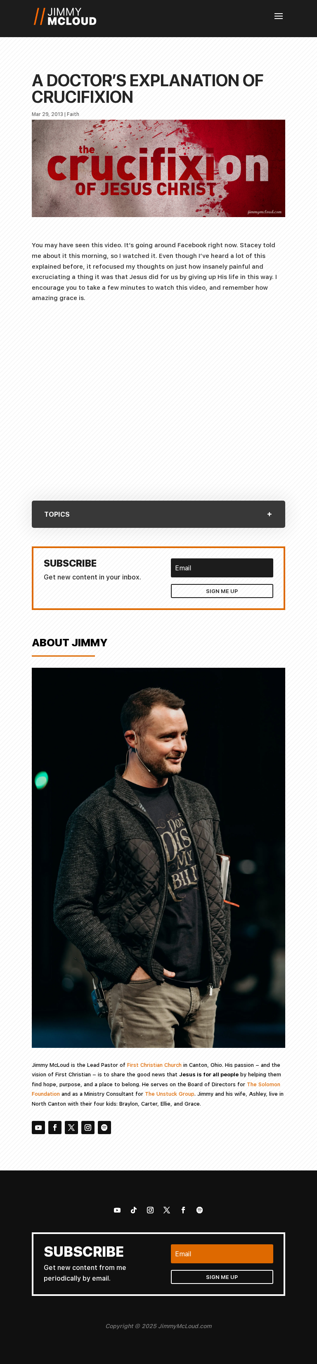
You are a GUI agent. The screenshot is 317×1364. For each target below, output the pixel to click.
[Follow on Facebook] (55, 1127)
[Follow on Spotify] (104, 1127)
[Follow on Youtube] (38, 1127)
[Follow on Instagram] (88, 1127)
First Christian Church (154, 1064)
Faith (73, 114)
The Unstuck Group (169, 1093)
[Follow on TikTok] (133, 1210)
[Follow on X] (71, 1127)
